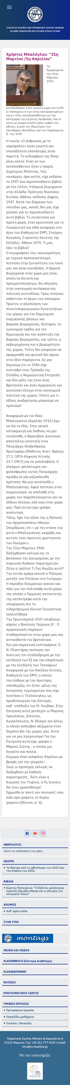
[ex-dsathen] (35, 14)
